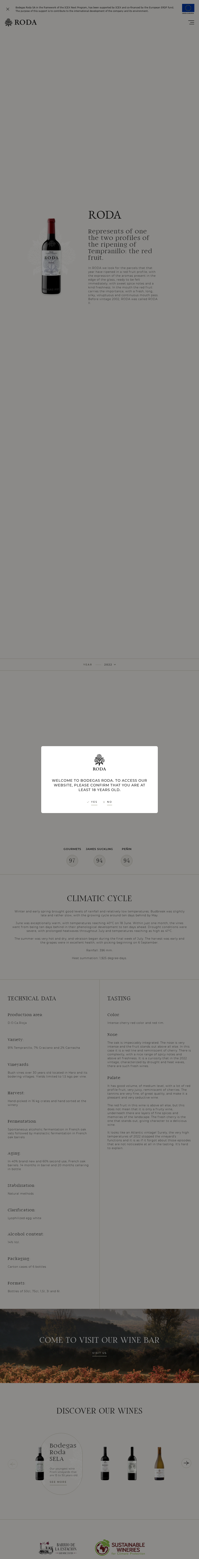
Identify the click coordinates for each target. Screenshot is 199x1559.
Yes (94, 801)
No (109, 801)
